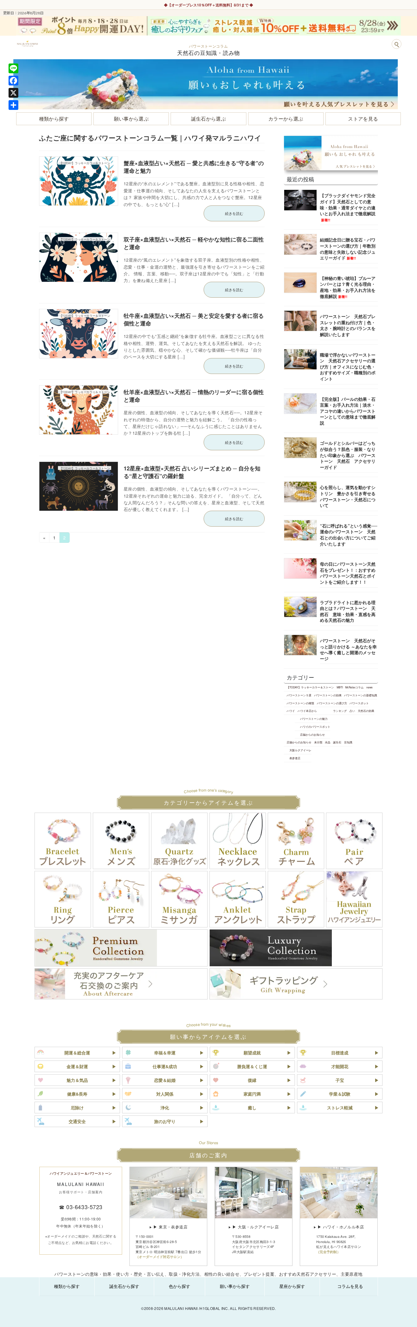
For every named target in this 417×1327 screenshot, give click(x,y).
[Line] (13, 68)
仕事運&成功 (165, 1066)
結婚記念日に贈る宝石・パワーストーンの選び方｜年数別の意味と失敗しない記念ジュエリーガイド (347, 249)
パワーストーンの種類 (300, 703)
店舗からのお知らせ (312, 734)
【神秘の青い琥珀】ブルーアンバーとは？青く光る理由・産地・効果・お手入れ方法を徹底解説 (347, 287)
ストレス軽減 (340, 1107)
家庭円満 (252, 1094)
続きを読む (234, 213)
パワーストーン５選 (299, 695)
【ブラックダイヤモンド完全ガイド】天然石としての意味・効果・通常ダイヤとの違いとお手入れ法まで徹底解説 (347, 207)
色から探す (179, 1286)
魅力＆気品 (77, 1080)
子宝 (339, 1080)
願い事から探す (235, 1286)
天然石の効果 (366, 710)
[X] (13, 93)
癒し (252, 1107)
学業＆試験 (339, 1094)
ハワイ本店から (307, 710)
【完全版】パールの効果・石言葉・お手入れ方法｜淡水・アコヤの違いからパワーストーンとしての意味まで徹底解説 (347, 411)
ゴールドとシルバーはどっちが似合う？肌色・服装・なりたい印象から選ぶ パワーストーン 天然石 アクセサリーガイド (347, 455)
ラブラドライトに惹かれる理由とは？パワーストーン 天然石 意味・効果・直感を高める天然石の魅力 (347, 611)
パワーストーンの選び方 (332, 703)
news (369, 687)
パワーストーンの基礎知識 (360, 695)
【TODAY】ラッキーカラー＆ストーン (310, 687)
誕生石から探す (124, 1286)
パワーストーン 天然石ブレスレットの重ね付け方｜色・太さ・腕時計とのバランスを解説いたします (347, 325)
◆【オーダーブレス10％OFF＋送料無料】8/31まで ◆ (208, 5)
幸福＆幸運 (165, 1053)
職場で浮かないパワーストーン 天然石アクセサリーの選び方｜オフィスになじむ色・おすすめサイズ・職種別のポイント (347, 367)
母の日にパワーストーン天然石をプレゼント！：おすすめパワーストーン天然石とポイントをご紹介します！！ (347, 573)
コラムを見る (350, 1286)
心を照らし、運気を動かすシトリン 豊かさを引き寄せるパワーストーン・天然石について (347, 496)
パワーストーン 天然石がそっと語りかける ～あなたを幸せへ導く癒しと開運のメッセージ (348, 649)
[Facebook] (13, 80)
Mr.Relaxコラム (354, 687)
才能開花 (339, 1066)
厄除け (77, 1107)
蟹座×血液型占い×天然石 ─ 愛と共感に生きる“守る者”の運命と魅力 (194, 167)
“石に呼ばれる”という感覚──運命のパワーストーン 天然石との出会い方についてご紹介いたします (348, 535)
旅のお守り (165, 1121)
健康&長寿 (77, 1094)
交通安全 (77, 1121)
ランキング (340, 710)
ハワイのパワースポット (315, 726)
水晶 (327, 742)
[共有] (13, 105)
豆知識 (348, 742)
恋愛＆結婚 (165, 1080)
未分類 (318, 742)
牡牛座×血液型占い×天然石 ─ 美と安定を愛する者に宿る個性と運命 (194, 319)
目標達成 (339, 1053)
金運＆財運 (77, 1066)
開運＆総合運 (77, 1053)
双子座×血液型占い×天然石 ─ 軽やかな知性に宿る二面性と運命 (194, 243)
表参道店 (294, 758)
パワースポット (359, 703)
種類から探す (67, 1286)
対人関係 (164, 1094)
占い (352, 710)
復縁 (252, 1080)
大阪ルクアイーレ (300, 750)
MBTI (340, 687)
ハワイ (291, 710)
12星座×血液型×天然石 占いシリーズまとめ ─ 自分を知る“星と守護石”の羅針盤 (192, 472)
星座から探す (292, 1286)
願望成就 (252, 1053)
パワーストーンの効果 (328, 695)
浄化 (165, 1107)
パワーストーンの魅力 (314, 718)
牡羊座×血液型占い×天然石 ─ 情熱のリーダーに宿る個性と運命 (194, 396)
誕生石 (337, 742)
